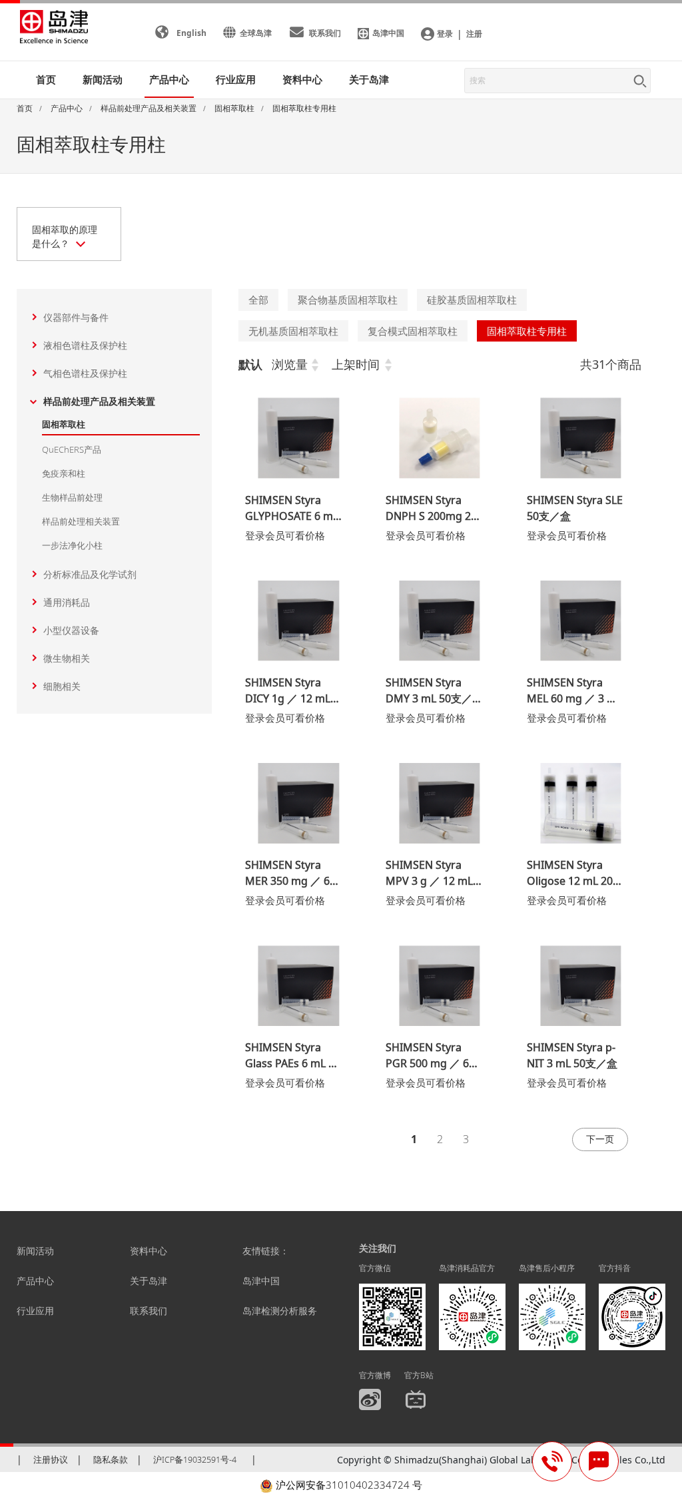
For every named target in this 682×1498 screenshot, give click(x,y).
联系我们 (148, 1310)
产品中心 (35, 1280)
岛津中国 (261, 1280)
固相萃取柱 (63, 424)
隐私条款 (110, 1459)
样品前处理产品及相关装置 (99, 401)
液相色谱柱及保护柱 (85, 345)
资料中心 (148, 1250)
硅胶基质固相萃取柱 (472, 299)
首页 (46, 79)
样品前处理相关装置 (81, 521)
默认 (250, 364)
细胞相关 (62, 686)
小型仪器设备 (71, 630)
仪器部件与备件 (76, 317)
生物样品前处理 (72, 497)
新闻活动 (103, 79)
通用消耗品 (66, 602)
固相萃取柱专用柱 (527, 331)
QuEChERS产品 (71, 449)
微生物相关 (66, 658)
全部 (258, 299)
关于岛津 (369, 79)
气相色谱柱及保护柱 (85, 373)
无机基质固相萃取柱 (293, 331)
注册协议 (50, 1459)
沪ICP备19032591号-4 (194, 1459)
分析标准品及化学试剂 (90, 574)
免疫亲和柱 (63, 473)
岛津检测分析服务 (279, 1310)
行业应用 (35, 1310)
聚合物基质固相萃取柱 (348, 299)
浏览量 (290, 364)
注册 (474, 34)
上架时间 (356, 364)
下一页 (600, 1138)
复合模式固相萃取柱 (413, 331)
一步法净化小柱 (72, 545)
